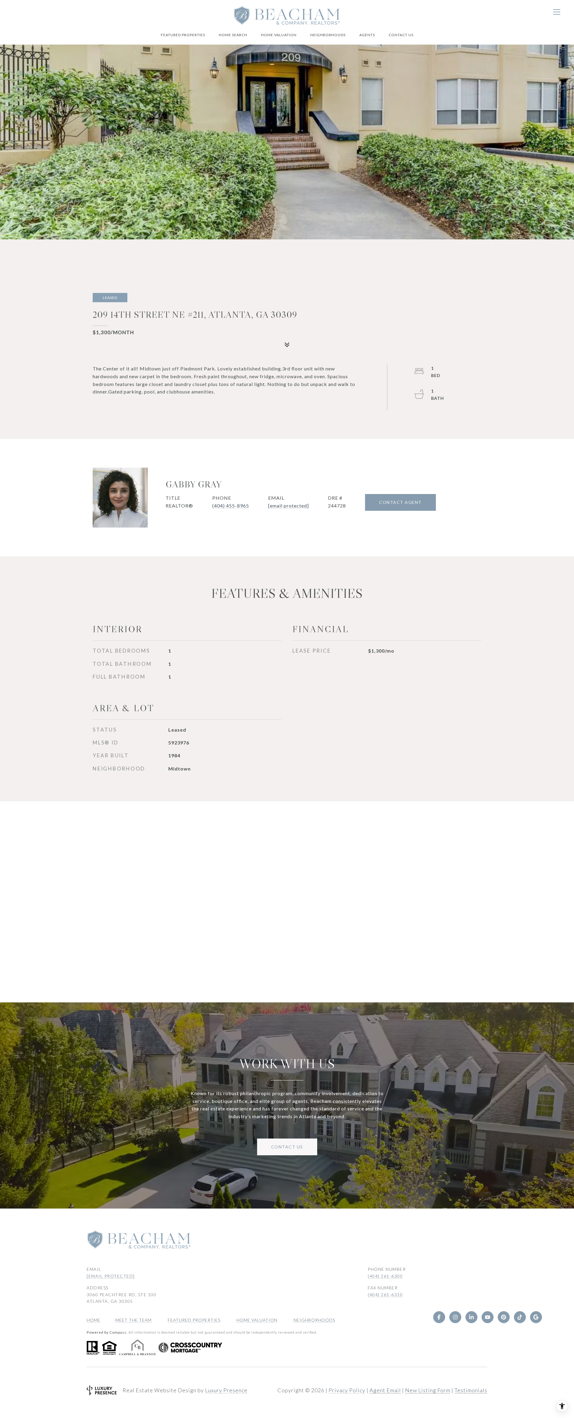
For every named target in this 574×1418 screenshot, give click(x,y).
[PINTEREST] (503, 1317)
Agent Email (385, 1390)
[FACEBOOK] (439, 1317)
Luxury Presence (226, 1390)
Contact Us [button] (287, 1146)
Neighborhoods (328, 35)
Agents (367, 35)
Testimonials (470, 1390)
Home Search (233, 35)
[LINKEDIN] (471, 1317)
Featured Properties (183, 35)
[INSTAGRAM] (455, 1317)
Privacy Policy (347, 1390)
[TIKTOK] (520, 1317)
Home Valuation (279, 35)
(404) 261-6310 (385, 1294)
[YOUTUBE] (487, 1317)
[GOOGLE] (536, 1317)
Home (93, 1320)
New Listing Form (427, 1390)
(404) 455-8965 (230, 505)
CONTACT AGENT (400, 502)
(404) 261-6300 (385, 1276)
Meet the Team (133, 1320)
